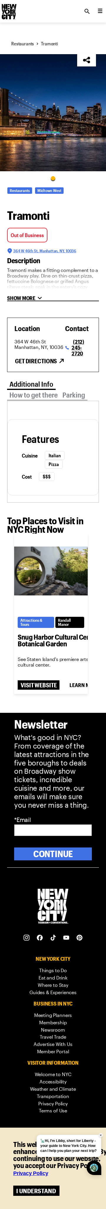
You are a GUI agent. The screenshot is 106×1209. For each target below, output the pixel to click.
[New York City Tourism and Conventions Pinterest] (79, 937)
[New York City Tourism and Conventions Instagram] (26, 937)
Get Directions (36, 360)
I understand (36, 1190)
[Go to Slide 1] (53, 178)
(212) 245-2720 (78, 347)
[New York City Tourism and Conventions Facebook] (40, 937)
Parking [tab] (73, 395)
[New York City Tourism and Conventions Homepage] (53, 907)
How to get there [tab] (33, 395)
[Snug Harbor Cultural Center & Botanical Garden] (51, 571)
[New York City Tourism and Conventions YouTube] (66, 937)
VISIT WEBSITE (39, 685)
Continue (53, 854)
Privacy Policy (30, 1173)
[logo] (8, 9)
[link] (53, 970)
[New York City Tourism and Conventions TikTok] (53, 937)
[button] (53, 112)
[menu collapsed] (100, 11)
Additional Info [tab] (31, 384)
